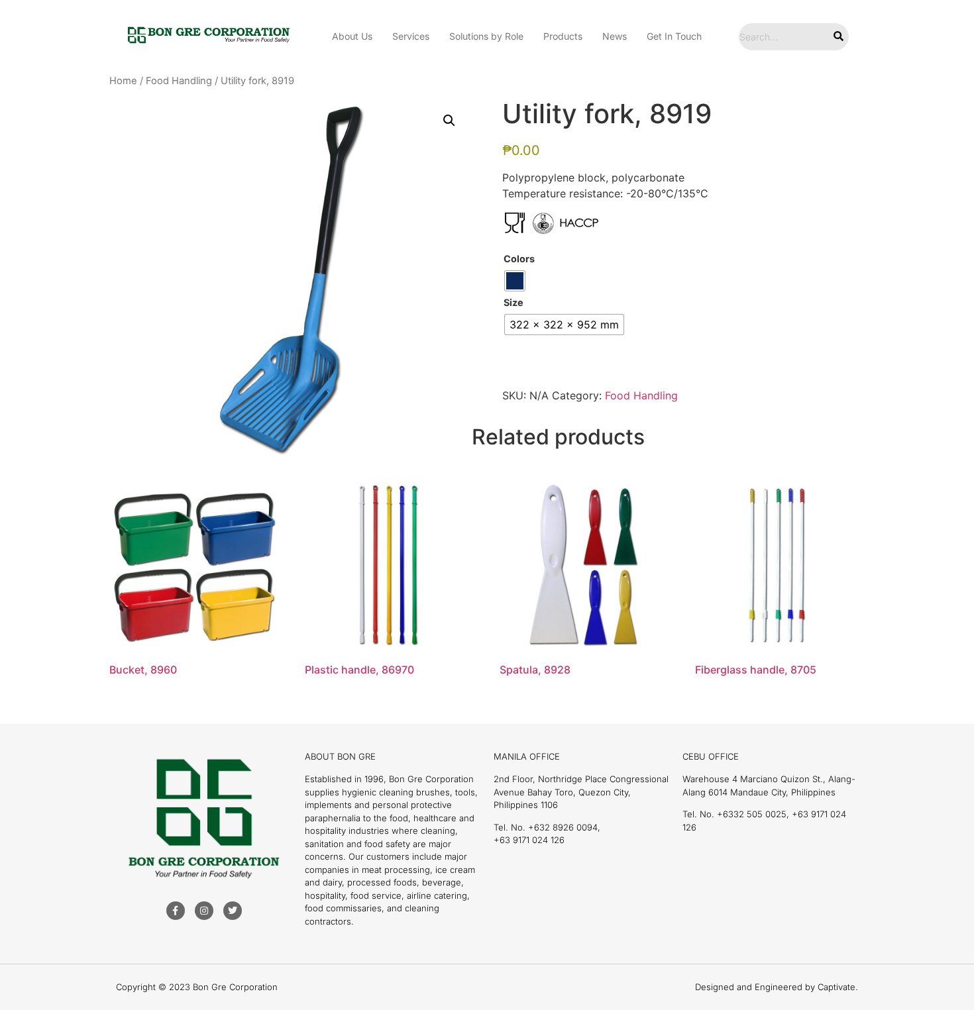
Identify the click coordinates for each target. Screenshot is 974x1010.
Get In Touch (674, 36)
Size (513, 302)
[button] (449, 120)
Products (562, 36)
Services (410, 36)
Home (123, 81)
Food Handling (179, 81)
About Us (352, 36)
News (614, 36)
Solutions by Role (486, 36)
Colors (519, 259)
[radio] (515, 281)
